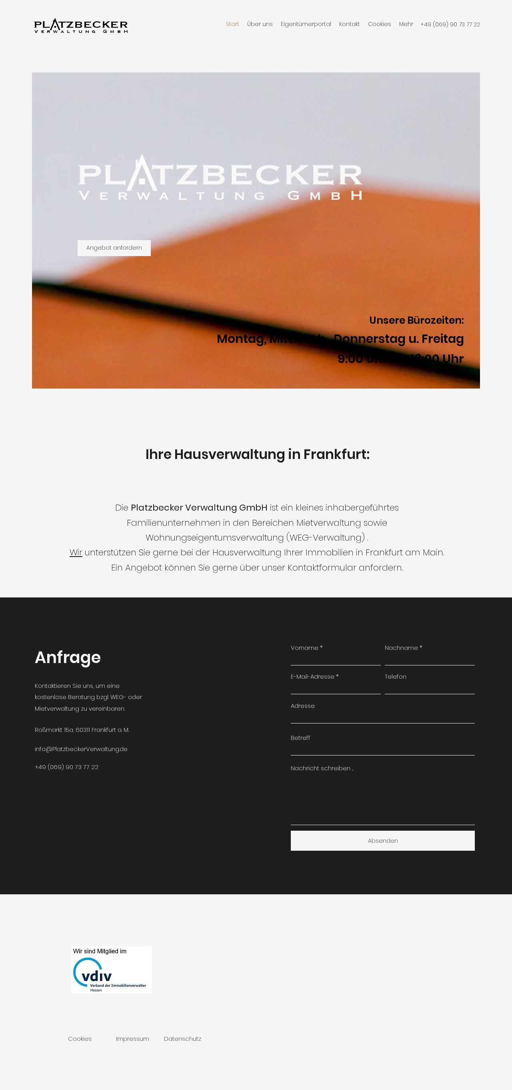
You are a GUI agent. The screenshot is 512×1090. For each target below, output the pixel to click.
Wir (76, 552)
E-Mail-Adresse (312, 676)
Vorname (304, 648)
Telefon (395, 676)
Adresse (303, 706)
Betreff (300, 738)
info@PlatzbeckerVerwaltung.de (81, 749)
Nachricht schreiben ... (322, 768)
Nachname (401, 648)
